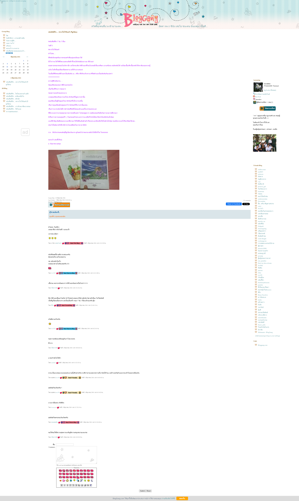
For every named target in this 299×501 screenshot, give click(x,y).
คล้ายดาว (261, 302)
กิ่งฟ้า (260, 305)
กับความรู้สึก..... (11, 41)
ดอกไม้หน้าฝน (263, 196)
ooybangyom (262, 241)
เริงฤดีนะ (261, 277)
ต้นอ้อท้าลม (262, 236)
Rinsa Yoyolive (263, 295)
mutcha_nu (261, 221)
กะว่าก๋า (53, 273)
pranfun (260, 285)
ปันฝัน (260, 268)
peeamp (260, 256)
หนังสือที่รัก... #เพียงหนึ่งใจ (15, 96)
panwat (260, 270)
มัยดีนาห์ (261, 184)
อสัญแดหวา (262, 231)
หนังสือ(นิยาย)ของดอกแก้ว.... (16, 51)
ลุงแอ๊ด (260, 216)
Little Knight (262, 239)
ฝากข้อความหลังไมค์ (263, 94)
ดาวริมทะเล (262, 297)
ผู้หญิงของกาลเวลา (264, 258)
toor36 (58, 377)
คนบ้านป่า (59, 243)
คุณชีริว (52, 216)
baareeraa (261, 191)
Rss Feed (258, 97)
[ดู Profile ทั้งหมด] (270, 90)
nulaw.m (260, 174)
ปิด (7, 35)
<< (3, 57)
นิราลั (260, 330)
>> (27, 57)
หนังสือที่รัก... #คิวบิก (13, 99)
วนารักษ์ (260, 307)
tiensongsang (262, 228)
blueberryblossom (263, 282)
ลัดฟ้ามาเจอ (262, 219)
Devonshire (261, 201)
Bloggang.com (262, 345)
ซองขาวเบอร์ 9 (263, 251)
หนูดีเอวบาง (262, 179)
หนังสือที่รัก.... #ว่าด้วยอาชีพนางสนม (18, 106)
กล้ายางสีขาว (262, 315)
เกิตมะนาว (262, 189)
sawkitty (53, 362)
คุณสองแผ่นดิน (60, 216)
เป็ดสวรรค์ (54, 288)
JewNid (260, 265)
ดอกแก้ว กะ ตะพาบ (12, 48)
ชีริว (52, 305)
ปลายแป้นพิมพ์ (263, 312)
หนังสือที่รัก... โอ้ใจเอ (13, 109)
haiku (260, 300)
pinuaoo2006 (262, 248)
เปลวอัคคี (261, 322)
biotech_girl (262, 186)
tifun (259, 273)
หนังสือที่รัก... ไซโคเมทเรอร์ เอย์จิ (17, 94)
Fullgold (260, 226)
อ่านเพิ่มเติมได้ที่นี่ (168, 498)
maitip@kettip (262, 320)
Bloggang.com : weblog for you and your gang (13, 1)
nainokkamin (262, 317)
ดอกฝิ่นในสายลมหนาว (265, 211)
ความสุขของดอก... (12, 111)
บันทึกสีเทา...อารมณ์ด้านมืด (15, 38)
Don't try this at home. (265, 263)
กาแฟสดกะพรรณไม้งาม (266, 243)
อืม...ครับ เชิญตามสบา (266, 203)
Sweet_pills (261, 325)
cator (259, 206)
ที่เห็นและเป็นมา (263, 287)
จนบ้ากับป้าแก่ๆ (263, 327)
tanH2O (260, 172)
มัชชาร (260, 176)
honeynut (54, 407)
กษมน (260, 194)
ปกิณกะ (8, 46)
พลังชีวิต (261, 224)
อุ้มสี (259, 310)
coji (259, 182)
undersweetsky (262, 199)
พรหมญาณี (261, 253)
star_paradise (262, 261)
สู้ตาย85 (260, 246)
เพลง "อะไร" (10, 43)
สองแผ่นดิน (54, 422)
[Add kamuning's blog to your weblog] (267, 336)
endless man (262, 169)
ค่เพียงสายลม (263, 214)
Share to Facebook (233, 204)
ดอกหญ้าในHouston (264, 290)
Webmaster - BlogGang (265, 332)
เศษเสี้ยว (261, 280)
